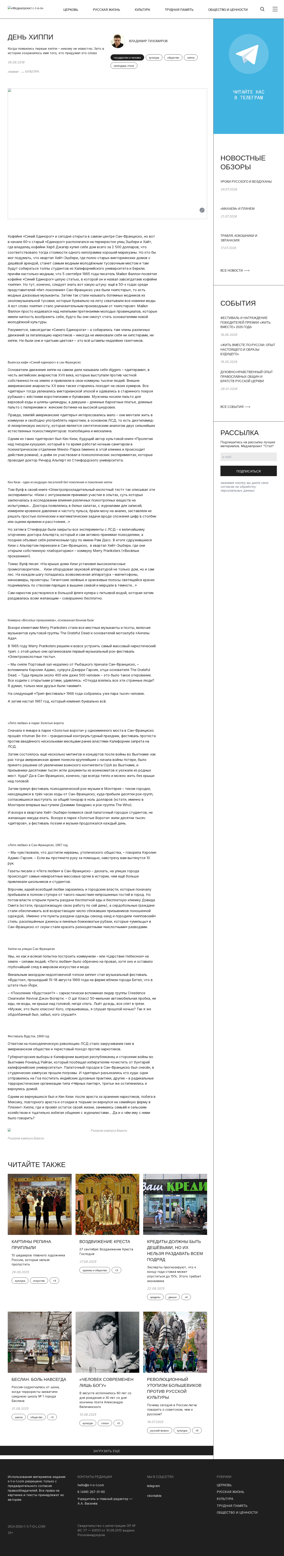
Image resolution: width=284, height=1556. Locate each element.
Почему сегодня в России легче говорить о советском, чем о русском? (172, 1409)
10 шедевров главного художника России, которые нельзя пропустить (38, 1259)
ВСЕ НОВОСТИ (232, 270)
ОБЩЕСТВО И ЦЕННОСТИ (228, 9)
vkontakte (154, 1496)
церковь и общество (95, 1270)
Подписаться (248, 471)
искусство (39, 1280)
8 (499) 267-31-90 (91, 1492)
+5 (197, 1430)
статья (105, 1423)
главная (13, 71)
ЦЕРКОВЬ (70, 9)
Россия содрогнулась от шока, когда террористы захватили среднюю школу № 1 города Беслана (36, 1394)
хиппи (190, 57)
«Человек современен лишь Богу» (106, 1382)
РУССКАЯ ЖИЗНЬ (106, 9)
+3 (116, 1270)
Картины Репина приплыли (31, 1244)
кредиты (155, 1297)
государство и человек (127, 57)
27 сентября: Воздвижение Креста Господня (106, 1251)
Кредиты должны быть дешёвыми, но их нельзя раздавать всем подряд (175, 1250)
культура (154, 57)
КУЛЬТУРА (142, 9)
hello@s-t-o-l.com (90, 1485)
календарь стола (124, 65)
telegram (153, 1486)
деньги (172, 1297)
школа (18, 1417)
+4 (54, 1280)
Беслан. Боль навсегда (39, 1379)
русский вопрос (159, 1430)
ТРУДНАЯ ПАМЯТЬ (179, 9)
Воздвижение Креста (104, 1241)
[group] (248, 192)
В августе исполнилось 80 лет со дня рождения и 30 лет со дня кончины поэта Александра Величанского (105, 1400)
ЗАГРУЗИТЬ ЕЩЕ (106, 1451)
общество (173, 57)
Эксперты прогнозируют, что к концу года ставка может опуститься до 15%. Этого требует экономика (174, 1274)
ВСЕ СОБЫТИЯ (232, 406)
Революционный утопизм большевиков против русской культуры (174, 1388)
